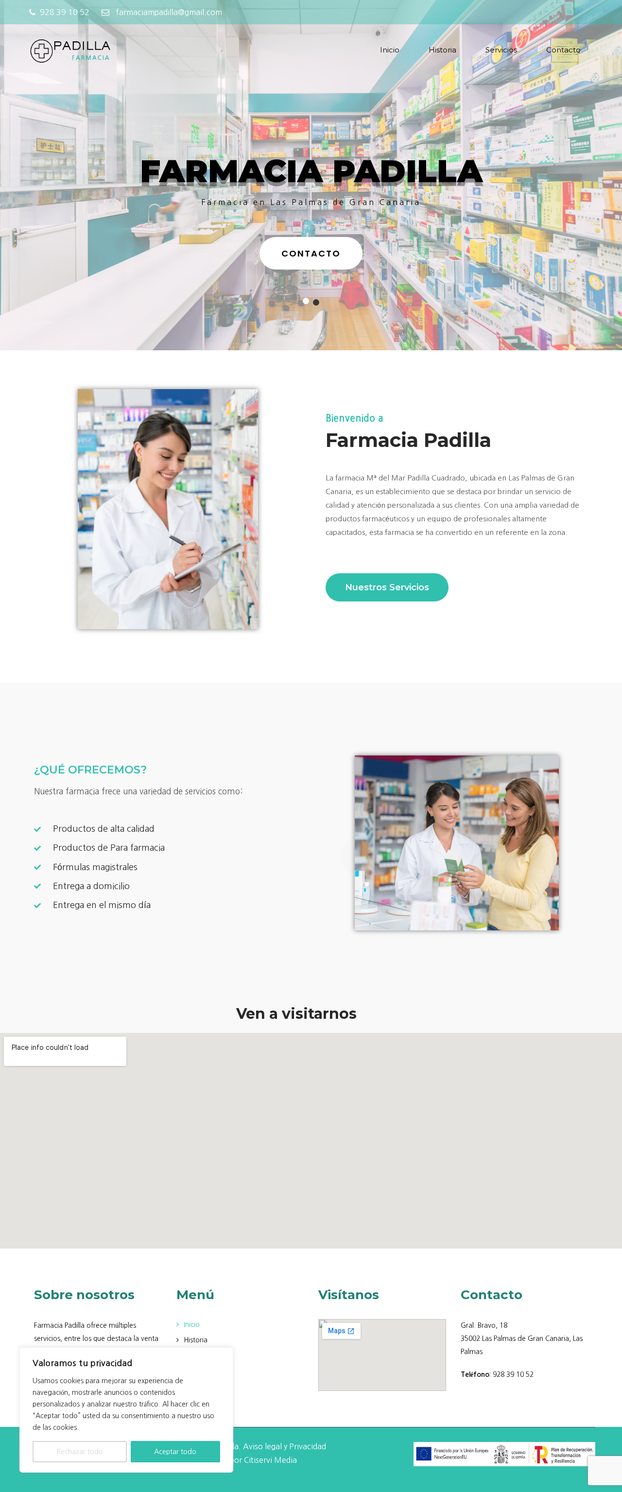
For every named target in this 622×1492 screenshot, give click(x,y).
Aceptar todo (175, 1451)
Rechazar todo (79, 1451)
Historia (442, 49)
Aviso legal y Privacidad (284, 1446)
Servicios (501, 49)
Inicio (389, 49)
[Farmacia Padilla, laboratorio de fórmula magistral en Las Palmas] (70, 51)
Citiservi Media (270, 1460)
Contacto (563, 49)
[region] (126, 1410)
